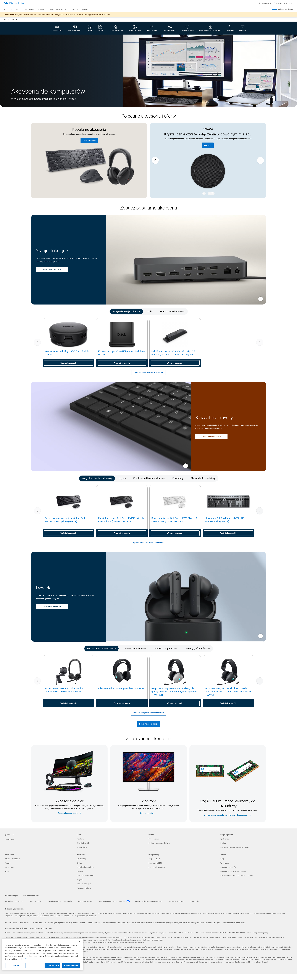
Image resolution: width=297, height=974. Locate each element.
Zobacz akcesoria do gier (68, 813)
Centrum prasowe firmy (85, 875)
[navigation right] (251, 311)
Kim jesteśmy (81, 859)
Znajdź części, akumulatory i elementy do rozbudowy (226, 815)
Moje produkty (82, 847)
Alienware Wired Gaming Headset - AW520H (121, 688)
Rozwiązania (9, 867)
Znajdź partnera (154, 859)
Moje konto (81, 839)
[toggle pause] (260, 299)
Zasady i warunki (35, 901)
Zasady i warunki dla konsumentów (59, 901)
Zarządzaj (15, 965)
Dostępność (194, 901)
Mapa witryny (10, 840)
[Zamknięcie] (79, 941)
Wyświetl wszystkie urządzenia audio (148, 713)
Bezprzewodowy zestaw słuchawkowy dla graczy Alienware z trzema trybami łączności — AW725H (174, 691)
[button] (265, 3)
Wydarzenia (224, 863)
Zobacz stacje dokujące (52, 269)
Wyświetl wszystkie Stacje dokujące (148, 372)
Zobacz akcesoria (89, 140)
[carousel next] (260, 160)
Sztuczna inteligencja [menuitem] (11, 9)
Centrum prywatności (228, 867)
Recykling (80, 880)
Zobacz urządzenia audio (52, 606)
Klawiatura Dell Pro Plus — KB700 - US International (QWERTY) (224, 520)
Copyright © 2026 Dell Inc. (14, 901)
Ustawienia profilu (83, 843)
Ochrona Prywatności (85, 901)
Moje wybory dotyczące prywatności (112, 901)
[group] (68, 342)
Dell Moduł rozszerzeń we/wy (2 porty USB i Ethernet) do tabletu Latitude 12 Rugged (173, 353)
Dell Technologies (11, 896)
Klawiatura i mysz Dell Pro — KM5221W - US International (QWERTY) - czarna (121, 520)
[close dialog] (294, 14)
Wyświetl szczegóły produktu (207, 141)
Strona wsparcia (154, 839)
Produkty (8, 863)
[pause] (204, 193)
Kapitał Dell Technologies (85, 867)
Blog (222, 859)
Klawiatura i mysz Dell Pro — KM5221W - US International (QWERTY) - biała (174, 520)
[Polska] (5, 20)
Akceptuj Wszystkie (71, 965)
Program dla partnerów (156, 867)
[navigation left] (45, 311)
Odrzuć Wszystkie (52, 965)
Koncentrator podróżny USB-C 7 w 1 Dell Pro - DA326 (68, 353)
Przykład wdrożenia (84, 888)
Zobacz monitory (147, 813)
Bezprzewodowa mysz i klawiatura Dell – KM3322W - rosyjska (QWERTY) (66, 520)
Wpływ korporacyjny (84, 884)
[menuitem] (34, 9)
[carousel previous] (155, 160)
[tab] (126, 311)
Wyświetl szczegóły (68, 363)
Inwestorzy (81, 871)
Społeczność (225, 839)
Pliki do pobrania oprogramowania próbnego (236, 875)
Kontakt (223, 843)
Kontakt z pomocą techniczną (159, 843)
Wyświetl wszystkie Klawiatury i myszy (148, 542)
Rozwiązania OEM (155, 863)
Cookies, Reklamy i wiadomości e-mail (148, 901)
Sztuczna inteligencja (12, 859)
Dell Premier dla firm (285, 9)
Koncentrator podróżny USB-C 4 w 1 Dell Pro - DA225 (121, 353)
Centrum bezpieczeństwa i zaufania (233, 871)
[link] (278, 3)
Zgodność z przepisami (176, 901)
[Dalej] (259, 510)
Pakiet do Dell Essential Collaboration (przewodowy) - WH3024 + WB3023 (64, 690)
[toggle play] (185, 466)
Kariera (79, 863)
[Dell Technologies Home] (14, 3)
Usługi (7, 871)
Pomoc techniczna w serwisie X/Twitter (234, 847)
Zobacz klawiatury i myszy (211, 436)
